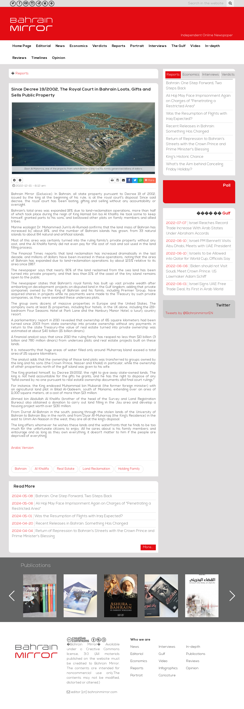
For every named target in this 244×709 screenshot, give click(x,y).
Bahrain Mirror (31, 23)
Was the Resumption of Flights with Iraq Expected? (67, 516)
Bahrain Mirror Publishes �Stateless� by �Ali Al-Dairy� (121, 588)
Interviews (158, 46)
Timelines (39, 58)
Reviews (19, 58)
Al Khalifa (42, 468)
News (60, 46)
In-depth (212, 46)
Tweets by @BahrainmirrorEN (189, 313)
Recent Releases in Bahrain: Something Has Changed (70, 523)
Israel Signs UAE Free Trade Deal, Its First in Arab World (196, 286)
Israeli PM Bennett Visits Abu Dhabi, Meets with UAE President (198, 243)
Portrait (137, 46)
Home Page (21, 46)
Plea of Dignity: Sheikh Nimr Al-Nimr (201, 585)
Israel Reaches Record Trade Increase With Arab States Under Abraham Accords (197, 228)
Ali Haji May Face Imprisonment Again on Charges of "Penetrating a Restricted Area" (81, 506)
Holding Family (129, 468)
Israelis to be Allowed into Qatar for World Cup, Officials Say (198, 256)
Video (195, 46)
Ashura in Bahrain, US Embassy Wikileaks (80, 588)
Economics (79, 46)
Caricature (167, 675)
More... (148, 547)
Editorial (43, 46)
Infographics (168, 668)
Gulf (226, 213)
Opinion (58, 58)
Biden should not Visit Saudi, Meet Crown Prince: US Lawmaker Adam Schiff (196, 271)
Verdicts (99, 46)
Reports (118, 46)
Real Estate (66, 468)
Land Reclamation (96, 468)
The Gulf (178, 46)
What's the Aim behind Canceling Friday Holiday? (194, 166)
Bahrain (21, 468)
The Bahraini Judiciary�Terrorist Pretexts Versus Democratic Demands (162, 591)
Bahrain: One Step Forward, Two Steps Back (62, 496)
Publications (36, 565)
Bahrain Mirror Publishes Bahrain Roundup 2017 (40, 588)
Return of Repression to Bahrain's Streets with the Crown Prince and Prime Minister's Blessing (83, 533)
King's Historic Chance (184, 157)
